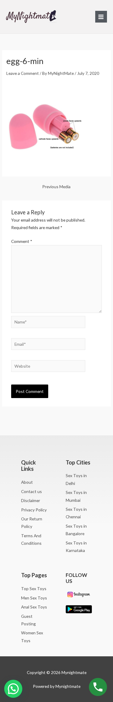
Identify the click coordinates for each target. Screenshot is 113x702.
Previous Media (56, 187)
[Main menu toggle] (101, 17)
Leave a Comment (22, 73)
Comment (21, 241)
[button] (13, 689)
